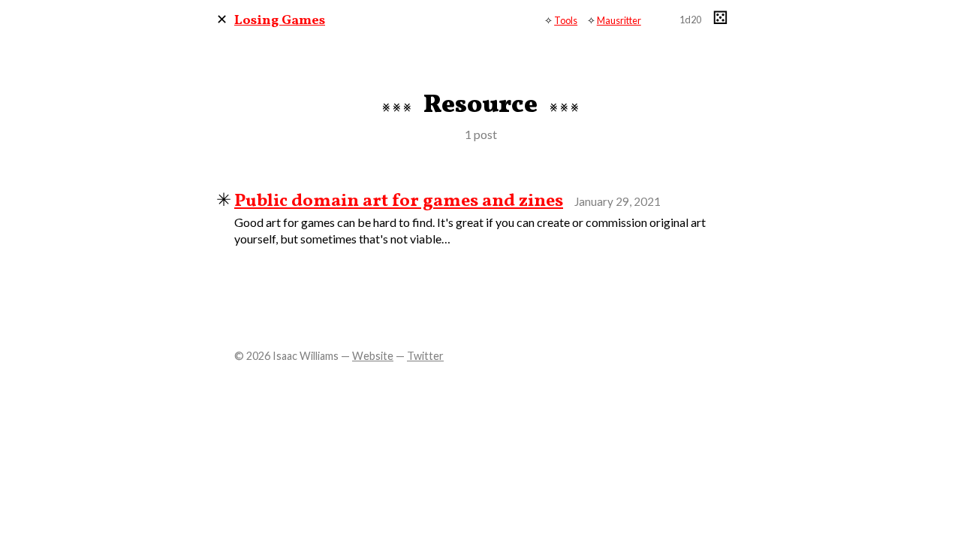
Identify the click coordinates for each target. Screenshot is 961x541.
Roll (718, 19)
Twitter (425, 355)
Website (372, 355)
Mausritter (619, 20)
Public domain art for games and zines (398, 201)
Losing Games (279, 20)
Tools (565, 20)
